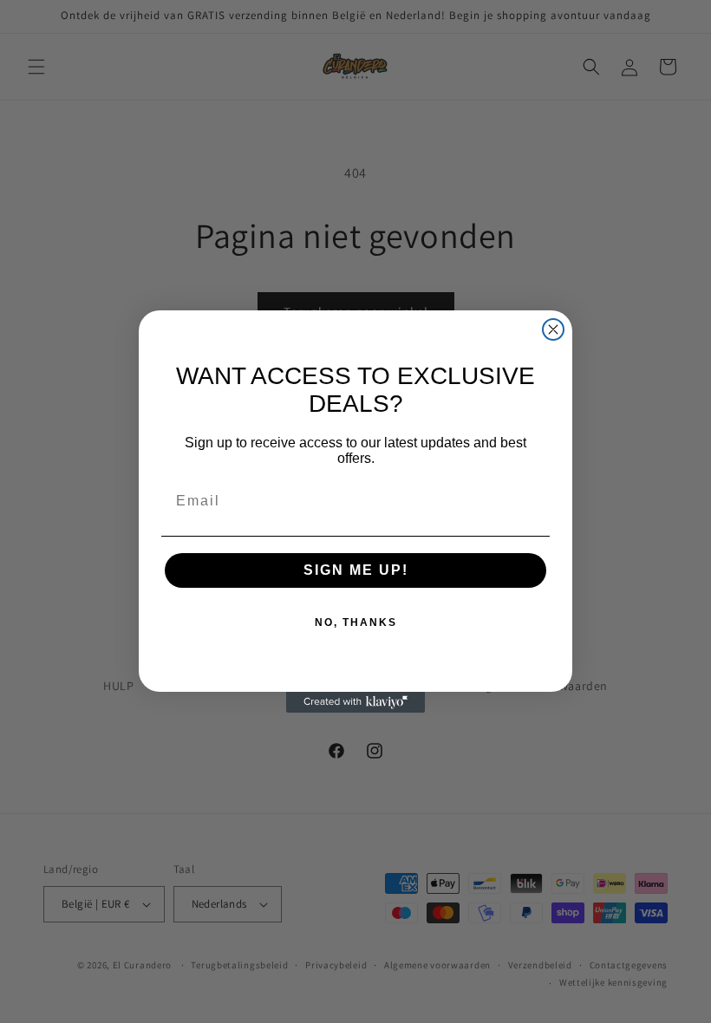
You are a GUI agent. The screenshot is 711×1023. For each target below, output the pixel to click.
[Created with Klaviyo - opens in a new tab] (355, 702)
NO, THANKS (356, 622)
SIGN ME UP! (355, 570)
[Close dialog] (553, 329)
